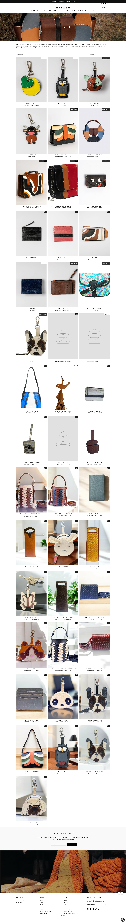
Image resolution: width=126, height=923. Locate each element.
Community (53, 10)
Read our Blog (67, 907)
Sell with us (66, 902)
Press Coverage (67, 909)
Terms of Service (43, 913)
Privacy (41, 909)
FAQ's (41, 907)
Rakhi (93, 10)
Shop (44, 10)
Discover (35, 10)
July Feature (65, 10)
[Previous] (118, 893)
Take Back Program (68, 911)
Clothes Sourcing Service (69, 913)
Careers (65, 900)
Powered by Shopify (63, 918)
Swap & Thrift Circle (80, 10)
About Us (42, 900)
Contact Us (42, 902)
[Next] (122, 893)
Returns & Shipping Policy (46, 911)
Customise (66, 905)
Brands (41, 905)
